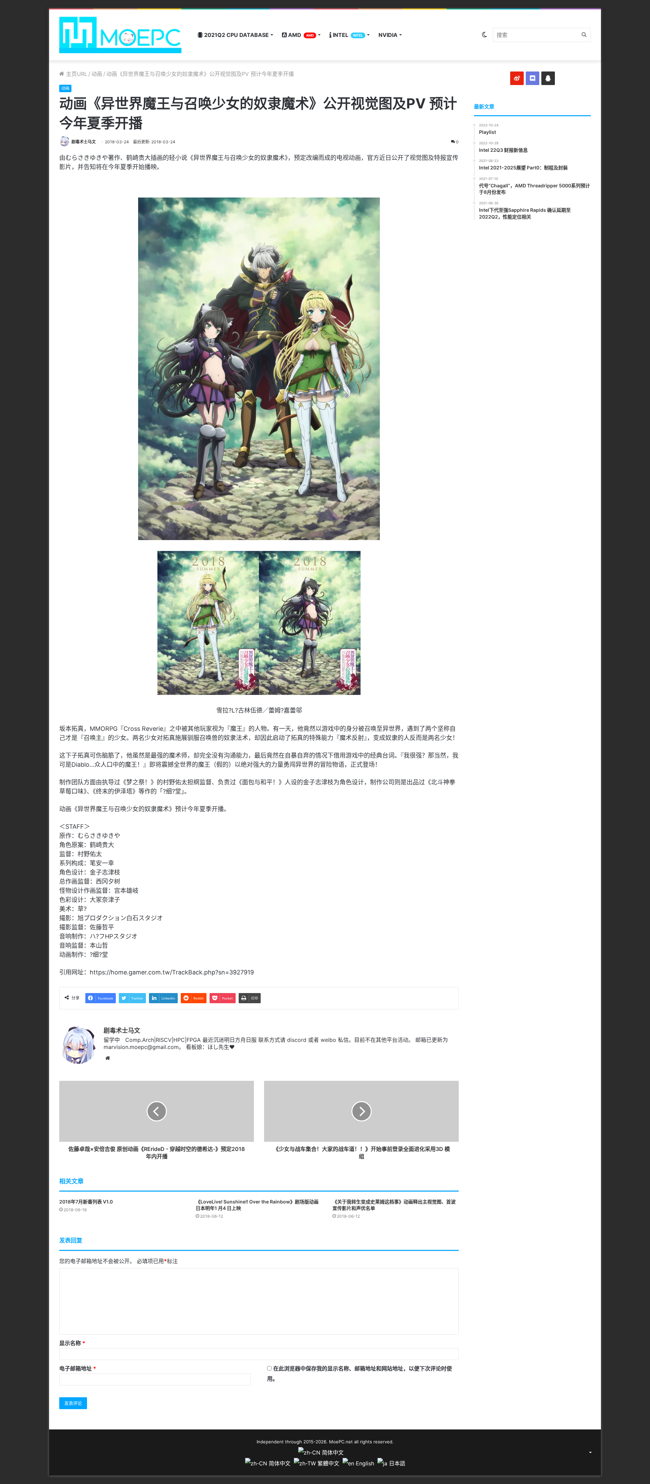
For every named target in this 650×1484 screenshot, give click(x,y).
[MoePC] (120, 35)
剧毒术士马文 (83, 141)
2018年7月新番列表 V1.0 (86, 1201)
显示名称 (72, 1343)
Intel (347, 35)
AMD (300, 35)
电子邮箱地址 (77, 1368)
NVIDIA (387, 35)
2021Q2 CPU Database (236, 35)
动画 (96, 73)
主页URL (75, 73)
